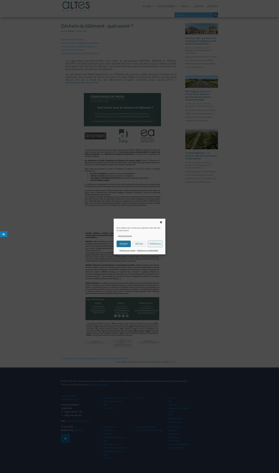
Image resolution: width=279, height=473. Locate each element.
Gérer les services (125, 235)
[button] (161, 222)
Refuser (139, 244)
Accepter (124, 244)
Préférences (155, 244)
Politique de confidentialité (147, 250)
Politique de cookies (127, 250)
